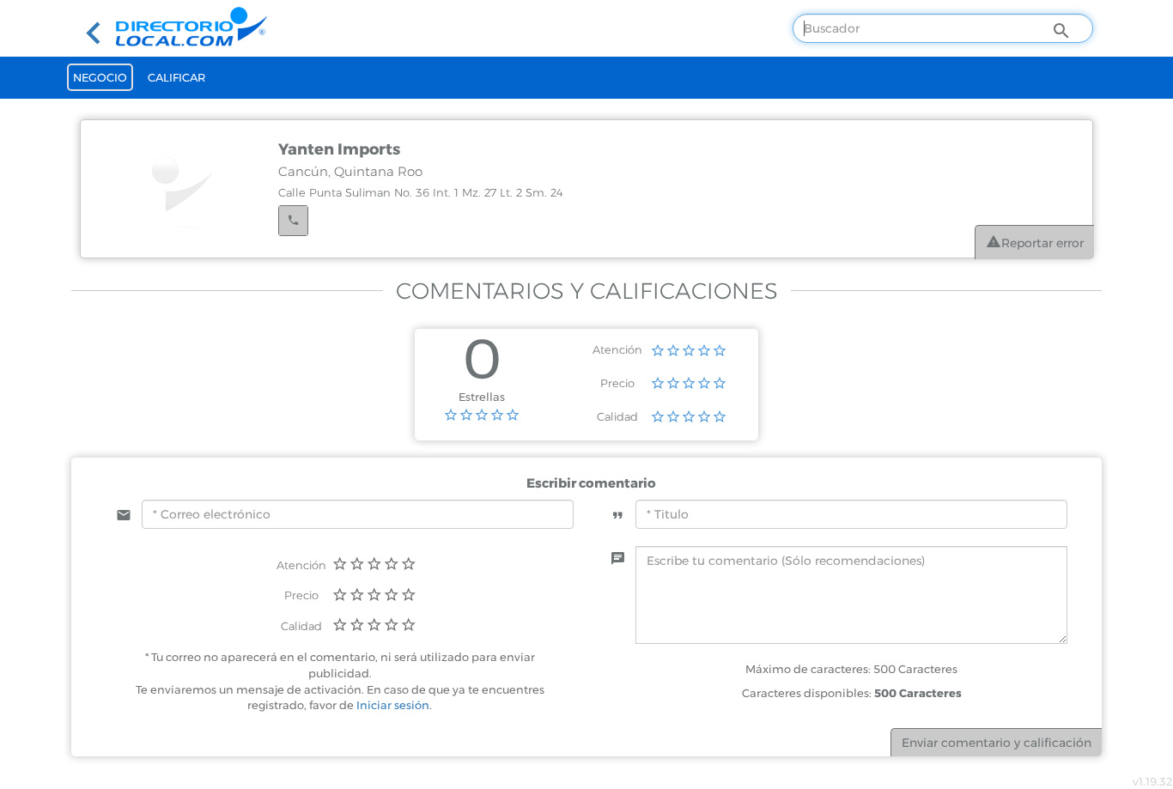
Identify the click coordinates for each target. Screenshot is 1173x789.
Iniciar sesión (392, 705)
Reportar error (1042, 243)
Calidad (617, 416)
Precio (617, 383)
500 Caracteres (918, 693)
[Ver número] (293, 220)
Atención (617, 349)
